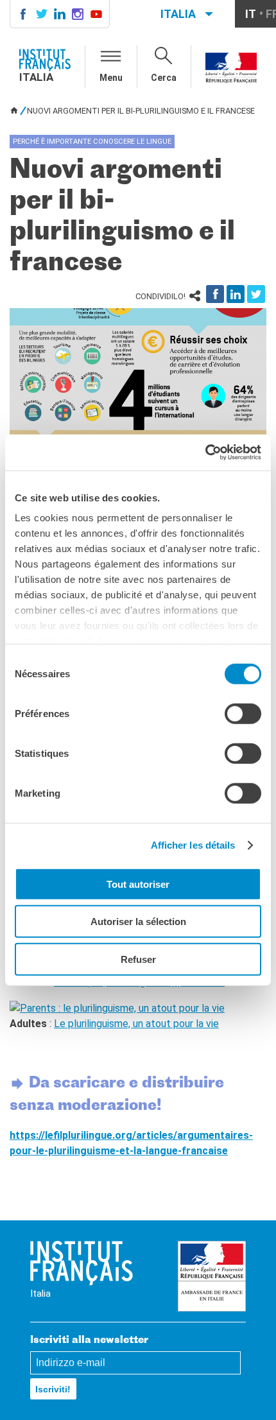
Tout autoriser (138, 883)
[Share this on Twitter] (256, 294)
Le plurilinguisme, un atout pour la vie (136, 1023)
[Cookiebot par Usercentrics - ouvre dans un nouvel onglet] (205, 452)
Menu (111, 78)
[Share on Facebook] (215, 294)
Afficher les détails (193, 845)
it (250, 14)
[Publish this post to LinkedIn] (236, 294)
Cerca (164, 78)
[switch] (243, 713)
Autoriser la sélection (138, 921)
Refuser (138, 958)
